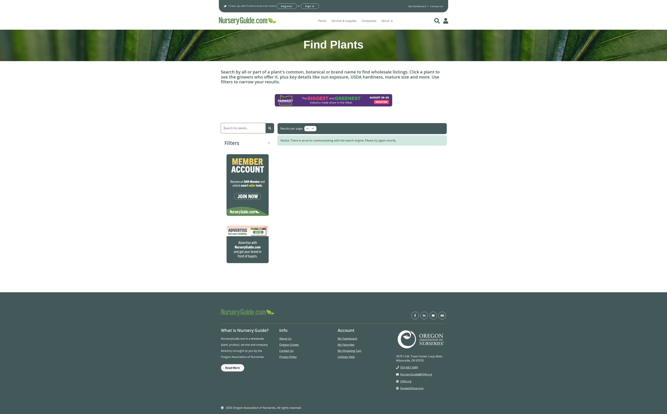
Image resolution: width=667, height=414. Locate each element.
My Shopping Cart (349, 351)
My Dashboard (347, 339)
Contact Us (286, 351)
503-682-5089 (409, 367)
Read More (232, 368)
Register (287, 6)
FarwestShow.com (411, 388)
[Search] (269, 128)
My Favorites (346, 345)
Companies (369, 21)
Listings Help (346, 357)
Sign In (310, 6)
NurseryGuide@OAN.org (416, 374)
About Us (285, 339)
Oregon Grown (289, 345)
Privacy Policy (288, 357)
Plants (322, 21)
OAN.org (405, 381)
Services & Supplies (343, 21)
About (385, 21)
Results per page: (291, 128)
